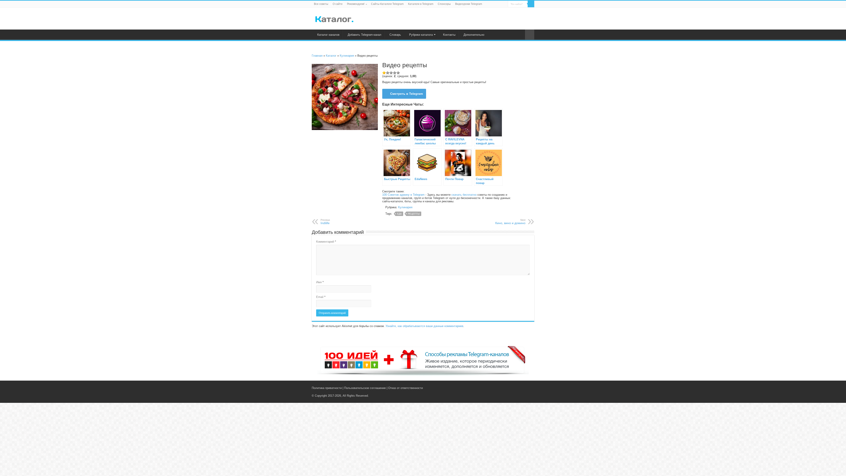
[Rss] (515, 387)
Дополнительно (474, 34)
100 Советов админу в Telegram (403, 194)
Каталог (331, 55)
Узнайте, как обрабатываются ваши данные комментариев (424, 326)
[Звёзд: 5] (398, 72)
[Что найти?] (531, 4)
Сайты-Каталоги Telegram (387, 4)
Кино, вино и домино (510, 222)
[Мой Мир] (529, 387)
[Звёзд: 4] (394, 72)
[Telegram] (524, 387)
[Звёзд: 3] (391, 72)
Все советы (321, 4)
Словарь (395, 34)
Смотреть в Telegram (406, 93)
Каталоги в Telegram (420, 4)
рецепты (414, 213)
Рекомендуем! (355, 4)
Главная (317, 55)
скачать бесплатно (464, 194)
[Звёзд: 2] (387, 72)
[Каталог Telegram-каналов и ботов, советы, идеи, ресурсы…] (334, 18)
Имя (320, 282)
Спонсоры (444, 4)
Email (320, 297)
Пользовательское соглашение (365, 388)
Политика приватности (327, 388)
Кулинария (347, 55)
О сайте (338, 4)
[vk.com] (519, 387)
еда (399, 213)
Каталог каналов (328, 34)
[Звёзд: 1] (384, 72)
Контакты (449, 34)
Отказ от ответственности (405, 388)
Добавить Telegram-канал (364, 34)
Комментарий (326, 241)
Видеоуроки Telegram (468, 4)
